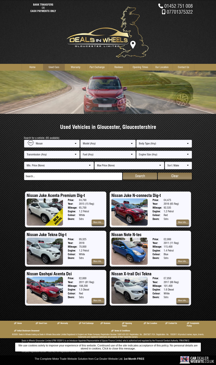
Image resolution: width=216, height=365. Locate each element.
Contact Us (183, 67)
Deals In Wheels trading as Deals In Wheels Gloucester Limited (42, 334)
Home (32, 67)
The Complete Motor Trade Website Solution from (89, 358)
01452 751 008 (178, 6)
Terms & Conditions (122, 330)
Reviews (118, 67)
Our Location (162, 67)
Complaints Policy (193, 324)
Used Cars (54, 67)
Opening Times (140, 67)
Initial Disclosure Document (28, 330)
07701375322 (180, 12)
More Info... (98, 222)
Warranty (75, 67)
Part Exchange (97, 67)
